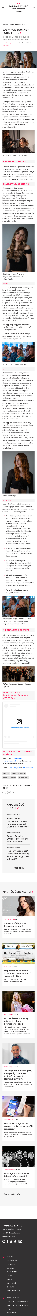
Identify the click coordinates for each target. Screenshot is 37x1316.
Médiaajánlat (13, 1298)
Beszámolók (20, 24)
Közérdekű (11, 1283)
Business (10, 1268)
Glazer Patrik (28, 767)
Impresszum (11, 1313)
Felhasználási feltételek (18, 1301)
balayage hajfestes (9, 777)
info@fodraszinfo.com (11, 1233)
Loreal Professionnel (19, 773)
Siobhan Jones (23, 777)
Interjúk (10, 1287)
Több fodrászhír (11, 1194)
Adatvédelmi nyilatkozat (17, 1305)
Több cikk (18, 868)
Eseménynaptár (13, 1291)
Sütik (9, 1309)
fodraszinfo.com (8, 1237)
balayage (6, 773)
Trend (9, 1276)
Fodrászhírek (8, 24)
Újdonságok (12, 1272)
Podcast (10, 1279)
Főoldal (10, 1257)
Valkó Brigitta (14, 767)
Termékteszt (12, 1264)
